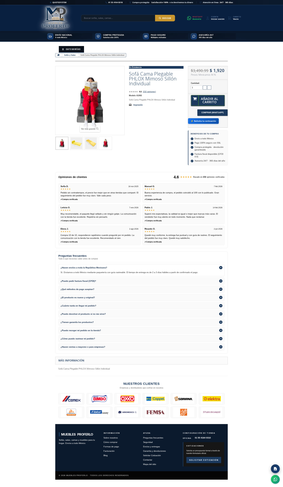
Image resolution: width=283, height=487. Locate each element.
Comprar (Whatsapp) (212, 112)
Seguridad (148, 442)
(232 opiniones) (149, 92)
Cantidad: (195, 83)
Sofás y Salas (70, 55)
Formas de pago (111, 447)
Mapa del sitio (149, 464)
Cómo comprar (110, 442)
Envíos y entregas (151, 447)
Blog (105, 455)
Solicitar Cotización (152, 455)
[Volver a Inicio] (58, 55)
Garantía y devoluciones (154, 451)
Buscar (166, 18)
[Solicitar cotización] (275, 468)
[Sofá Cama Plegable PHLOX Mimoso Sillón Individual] (61, 143)
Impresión (138, 105)
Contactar (147, 460)
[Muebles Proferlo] (55, 18)
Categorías (71, 49)
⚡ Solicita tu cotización (203, 121)
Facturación (109, 451)
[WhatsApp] (275, 479)
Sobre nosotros (110, 438)
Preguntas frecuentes (153, 438)
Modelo (132, 95)
